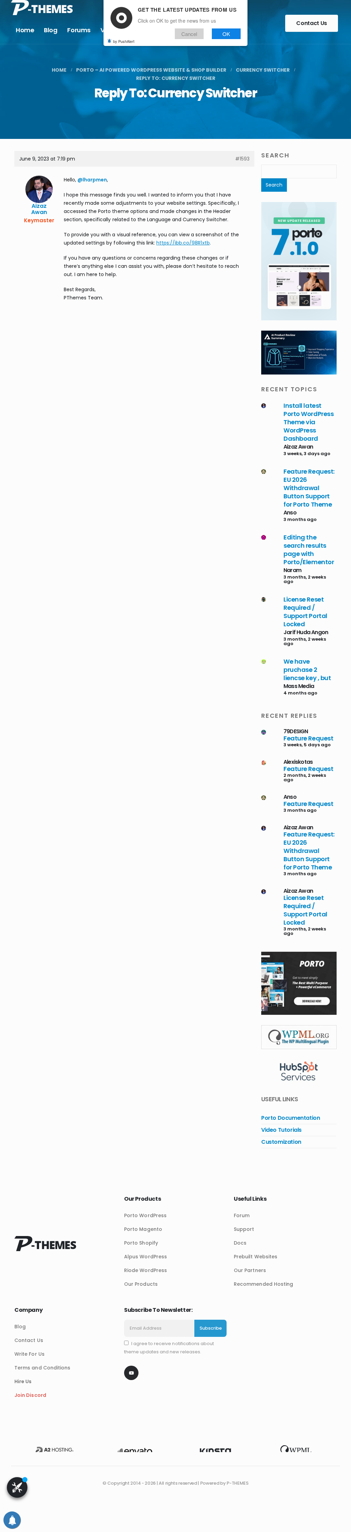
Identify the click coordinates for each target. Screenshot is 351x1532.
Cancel (189, 33)
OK (226, 33)
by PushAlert (123, 41)
